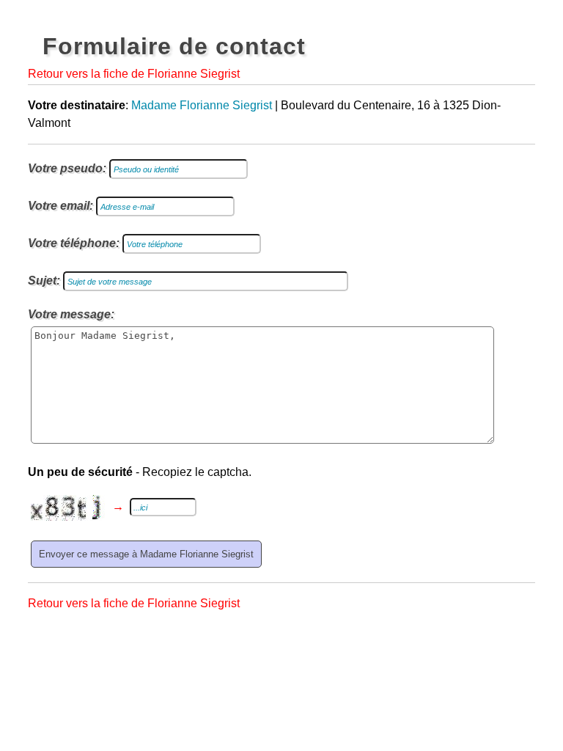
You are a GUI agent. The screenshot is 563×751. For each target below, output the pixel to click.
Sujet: (44, 280)
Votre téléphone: (73, 243)
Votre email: (60, 205)
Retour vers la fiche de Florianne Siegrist (134, 73)
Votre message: (71, 314)
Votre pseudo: (67, 168)
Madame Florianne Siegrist (201, 105)
